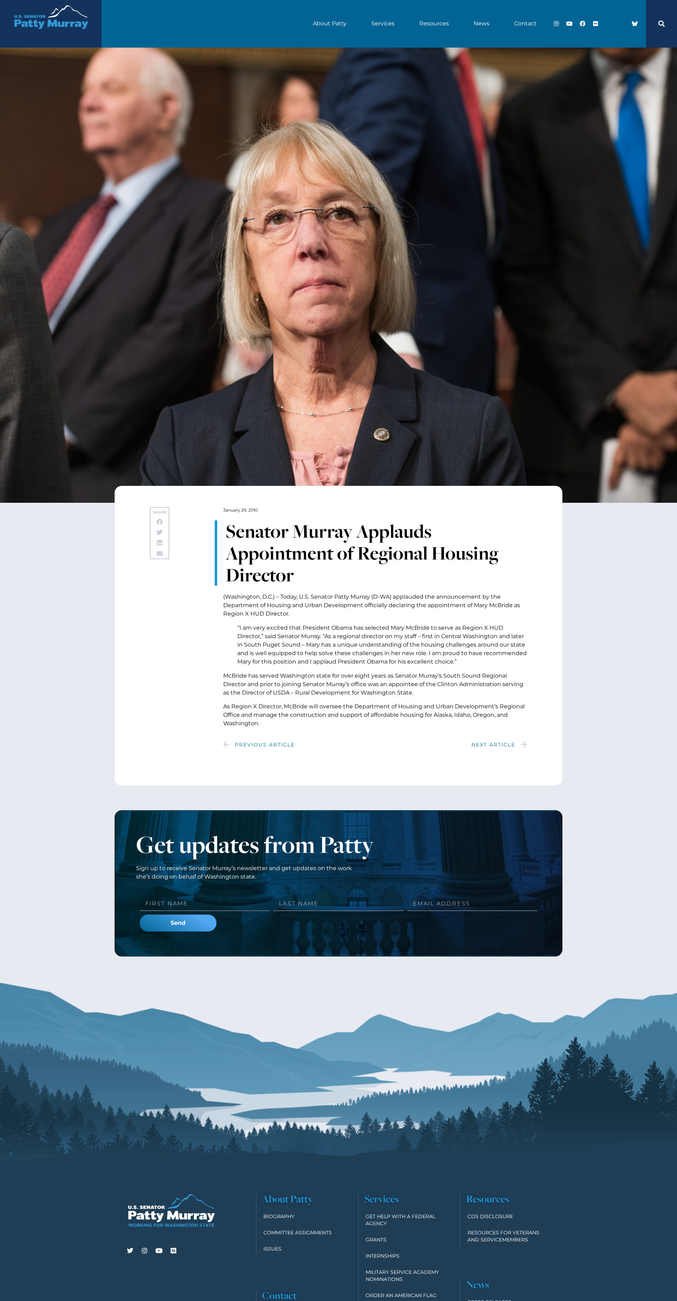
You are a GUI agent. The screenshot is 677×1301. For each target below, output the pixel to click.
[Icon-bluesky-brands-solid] (634, 23)
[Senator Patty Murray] (51, 36)
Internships (383, 1256)
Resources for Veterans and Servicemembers (503, 1236)
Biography (278, 1216)
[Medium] (173, 1250)
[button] (661, 23)
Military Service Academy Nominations (402, 1275)
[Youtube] (569, 23)
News (481, 23)
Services (383, 23)
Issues (272, 1249)
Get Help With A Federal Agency (400, 1220)
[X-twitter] (608, 23)
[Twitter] (130, 1250)
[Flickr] (595, 23)
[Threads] (621, 23)
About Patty (330, 23)
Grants (376, 1239)
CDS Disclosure (490, 1216)
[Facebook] (582, 23)
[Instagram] (556, 23)
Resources (434, 23)
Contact (525, 23)
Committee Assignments (297, 1232)
